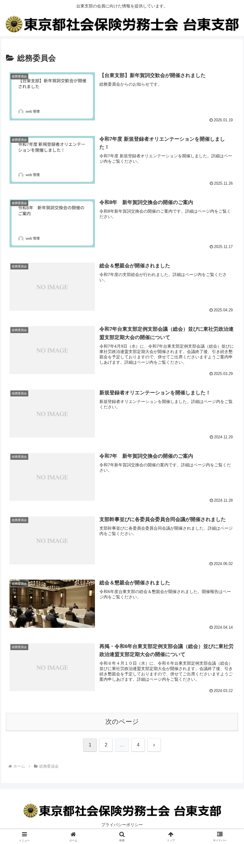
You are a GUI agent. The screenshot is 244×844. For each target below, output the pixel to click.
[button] (225, 777)
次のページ (122, 721)
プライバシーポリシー (122, 824)
